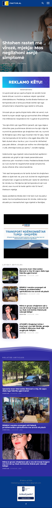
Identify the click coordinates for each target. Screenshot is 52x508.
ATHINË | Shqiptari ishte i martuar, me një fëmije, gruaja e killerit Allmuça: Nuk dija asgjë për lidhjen (34, 327)
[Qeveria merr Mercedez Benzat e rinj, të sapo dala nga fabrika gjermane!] (10, 275)
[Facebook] (26, 504)
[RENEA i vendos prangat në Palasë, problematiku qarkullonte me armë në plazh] (10, 294)
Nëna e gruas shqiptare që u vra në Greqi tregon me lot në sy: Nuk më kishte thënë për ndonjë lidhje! (33, 309)
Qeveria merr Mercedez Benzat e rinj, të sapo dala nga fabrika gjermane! (34, 271)
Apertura (22, 275)
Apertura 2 (23, 294)
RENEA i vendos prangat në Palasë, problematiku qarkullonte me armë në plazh (34, 289)
